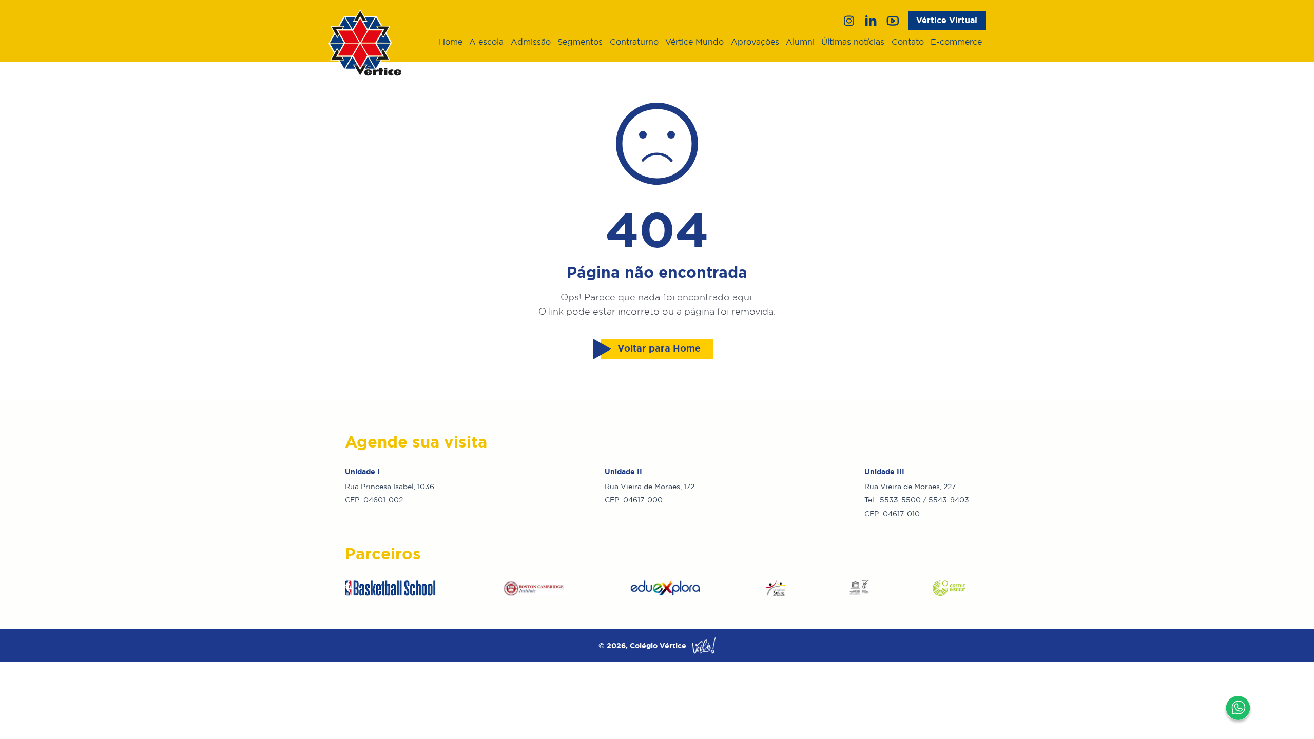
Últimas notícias (852, 41)
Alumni (800, 41)
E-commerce (956, 41)
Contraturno (634, 41)
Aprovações (755, 41)
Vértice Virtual (946, 20)
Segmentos (580, 41)
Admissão (531, 41)
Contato (908, 41)
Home (450, 41)
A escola (486, 41)
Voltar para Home (659, 348)
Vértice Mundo (694, 41)
